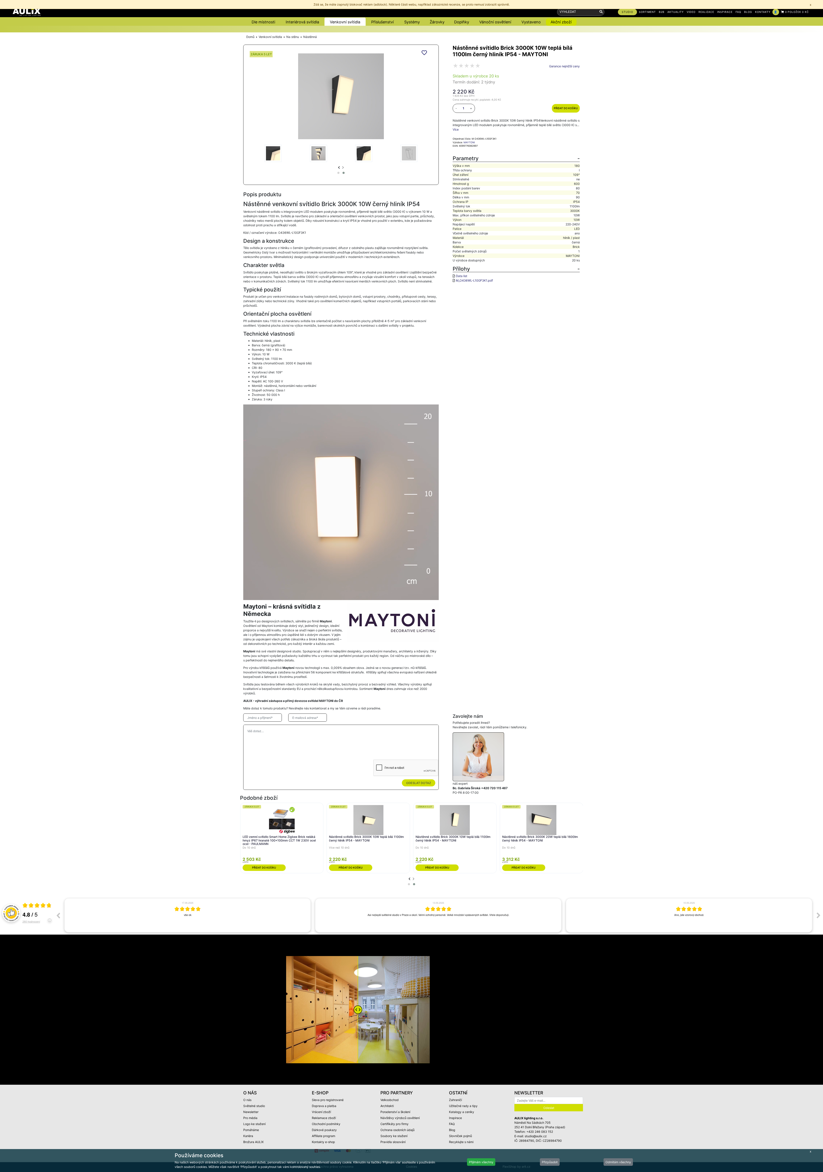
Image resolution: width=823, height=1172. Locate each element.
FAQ (738, 12)
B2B (661, 12)
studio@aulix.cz (536, 1136)
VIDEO (691, 12)
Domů (250, 37)
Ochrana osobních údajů (397, 1130)
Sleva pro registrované (328, 1100)
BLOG (748, 12)
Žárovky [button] (437, 22)
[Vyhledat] (601, 11)
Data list (461, 276)
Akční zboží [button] (561, 22)
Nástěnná (310, 37)
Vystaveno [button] (531, 22)
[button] (338, 173)
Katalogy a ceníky (461, 1112)
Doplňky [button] (461, 22)
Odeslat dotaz (418, 783)
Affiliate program (323, 1136)
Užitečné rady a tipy (463, 1106)
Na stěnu (292, 37)
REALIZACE (706, 12)
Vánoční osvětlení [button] (495, 22)
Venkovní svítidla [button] (345, 22)
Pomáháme (251, 1130)
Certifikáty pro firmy (394, 1124)
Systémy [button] (412, 22)
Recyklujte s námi (461, 1142)
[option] (187, 915)
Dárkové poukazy (324, 1130)
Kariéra (248, 1136)
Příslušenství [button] (382, 22)
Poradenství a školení (395, 1112)
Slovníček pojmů (460, 1136)
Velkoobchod (389, 1100)
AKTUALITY (675, 12)
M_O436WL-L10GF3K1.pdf (474, 280)
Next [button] (818, 915)
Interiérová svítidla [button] (302, 22)
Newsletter (250, 1112)
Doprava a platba (324, 1106)
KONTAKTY (763, 12)
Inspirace (455, 1118)
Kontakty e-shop (323, 1142)
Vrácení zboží (321, 1112)
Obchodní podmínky (326, 1124)
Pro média (250, 1118)
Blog (452, 1130)
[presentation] (339, 167)
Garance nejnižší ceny (564, 66)
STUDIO (627, 12)
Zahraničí (455, 1100)
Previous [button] (58, 915)
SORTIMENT (647, 12)
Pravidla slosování (392, 1142)
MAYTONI (469, 142)
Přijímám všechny (481, 1162)
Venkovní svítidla (270, 37)
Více (456, 129)
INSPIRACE (725, 12)
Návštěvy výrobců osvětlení (400, 1118)
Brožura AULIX (253, 1142)
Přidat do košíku (566, 108)
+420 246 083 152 (539, 1131)
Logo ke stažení (254, 1124)
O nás (247, 1100)
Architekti (387, 1106)
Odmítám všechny (618, 1162)
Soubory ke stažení (393, 1136)
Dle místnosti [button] (263, 22)
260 (31, 921)
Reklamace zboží (324, 1118)
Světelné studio (254, 1106)
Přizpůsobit (550, 1162)
